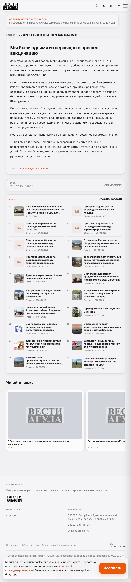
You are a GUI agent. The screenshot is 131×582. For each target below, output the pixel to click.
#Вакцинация (26, 168)
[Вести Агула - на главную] (16, 6)
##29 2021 (42, 168)
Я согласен (112, 568)
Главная (10, 34)
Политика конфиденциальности (59, 545)
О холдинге (12, 545)
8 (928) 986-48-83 (79, 524)
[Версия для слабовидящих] (111, 6)
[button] (125, 6)
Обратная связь (30, 545)
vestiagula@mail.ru (78, 530)
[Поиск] (96, 6)
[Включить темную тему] (104, 6)
